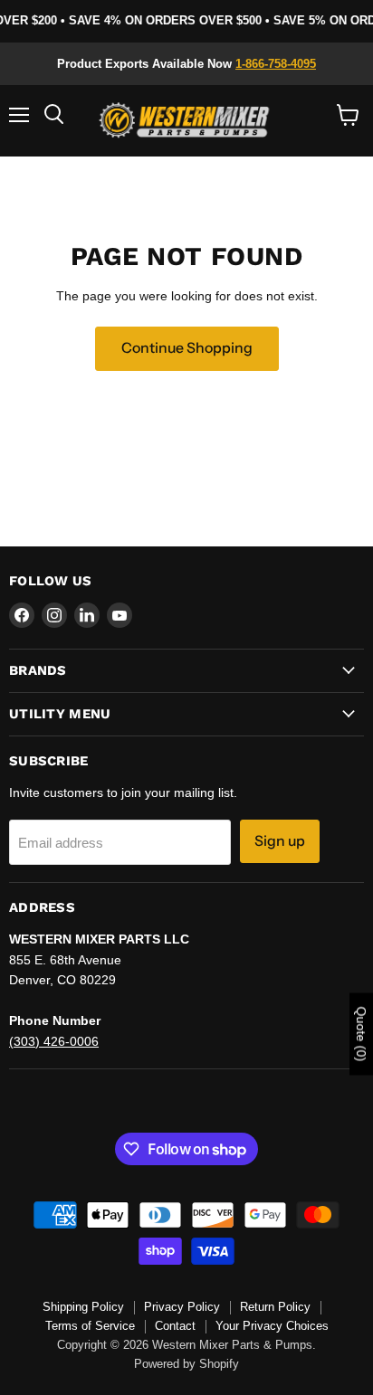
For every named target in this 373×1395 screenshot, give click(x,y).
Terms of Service (90, 1326)
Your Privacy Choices (272, 1326)
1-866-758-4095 (275, 64)
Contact (175, 1326)
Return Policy (275, 1307)
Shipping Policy (83, 1307)
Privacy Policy (182, 1307)
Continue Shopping (187, 347)
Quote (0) (361, 1034)
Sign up (279, 840)
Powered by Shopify (186, 1364)
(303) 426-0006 (54, 1041)
